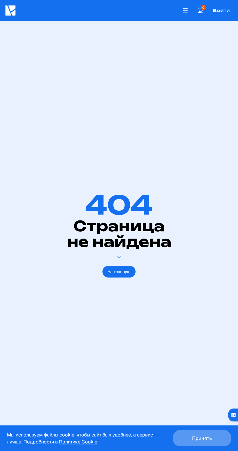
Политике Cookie (78, 442)
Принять (202, 438)
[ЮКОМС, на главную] (91, 10)
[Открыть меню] (185, 10)
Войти (221, 10)
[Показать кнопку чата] (231, 415)
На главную (119, 271)
